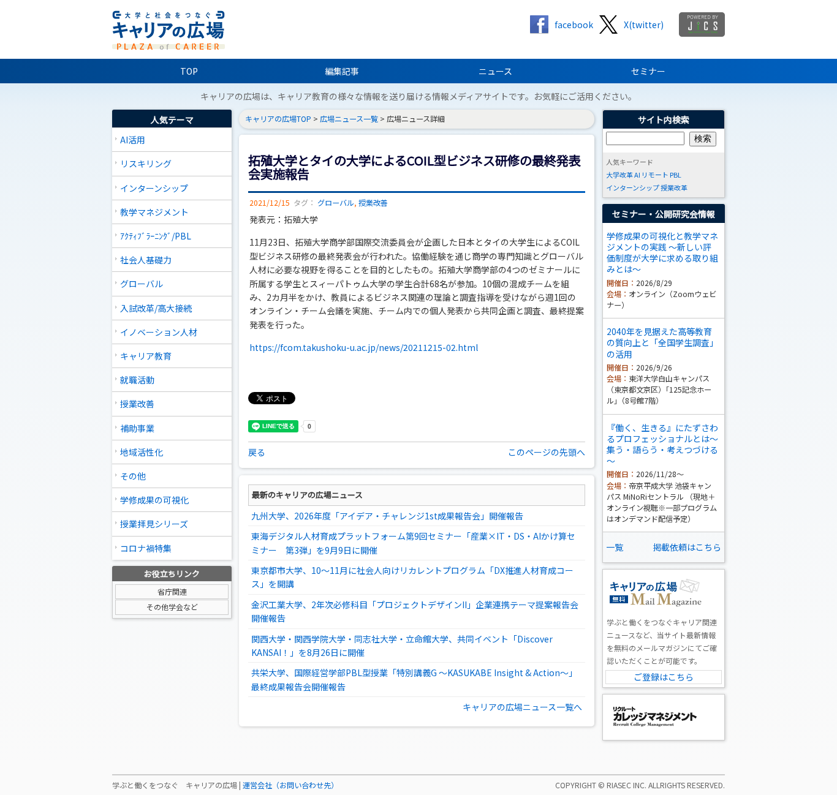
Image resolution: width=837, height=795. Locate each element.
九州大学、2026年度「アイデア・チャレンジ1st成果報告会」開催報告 (387, 516)
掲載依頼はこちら (687, 547)
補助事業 (137, 428)
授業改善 (137, 403)
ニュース (495, 71)
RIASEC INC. (626, 785)
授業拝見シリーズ (154, 523)
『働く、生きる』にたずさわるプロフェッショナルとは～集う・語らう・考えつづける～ (662, 444)
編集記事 (342, 71)
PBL (675, 174)
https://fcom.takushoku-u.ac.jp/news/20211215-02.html (363, 347)
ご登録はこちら (664, 677)
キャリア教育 (146, 355)
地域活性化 (141, 452)
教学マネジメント (154, 211)
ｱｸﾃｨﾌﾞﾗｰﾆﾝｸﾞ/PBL (155, 235)
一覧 (614, 546)
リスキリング (146, 163)
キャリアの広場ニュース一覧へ (522, 707)
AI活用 (132, 139)
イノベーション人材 (158, 331)
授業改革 (674, 187)
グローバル (141, 283)
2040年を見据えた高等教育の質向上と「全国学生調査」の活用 (662, 342)
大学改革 (619, 174)
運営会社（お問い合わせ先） (290, 785)
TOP (189, 71)
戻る (256, 452)
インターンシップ (154, 188)
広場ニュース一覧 (349, 118)
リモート (655, 174)
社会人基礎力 (146, 259)
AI (637, 174)
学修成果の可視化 (154, 499)
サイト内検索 (663, 119)
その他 (133, 475)
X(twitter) (644, 24)
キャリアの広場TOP (278, 118)
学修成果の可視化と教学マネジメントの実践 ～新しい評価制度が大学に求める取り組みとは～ (662, 253)
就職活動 (137, 379)
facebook (574, 24)
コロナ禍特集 (146, 548)
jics (702, 24)
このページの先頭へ (546, 452)
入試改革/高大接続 (156, 308)
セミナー (648, 71)
